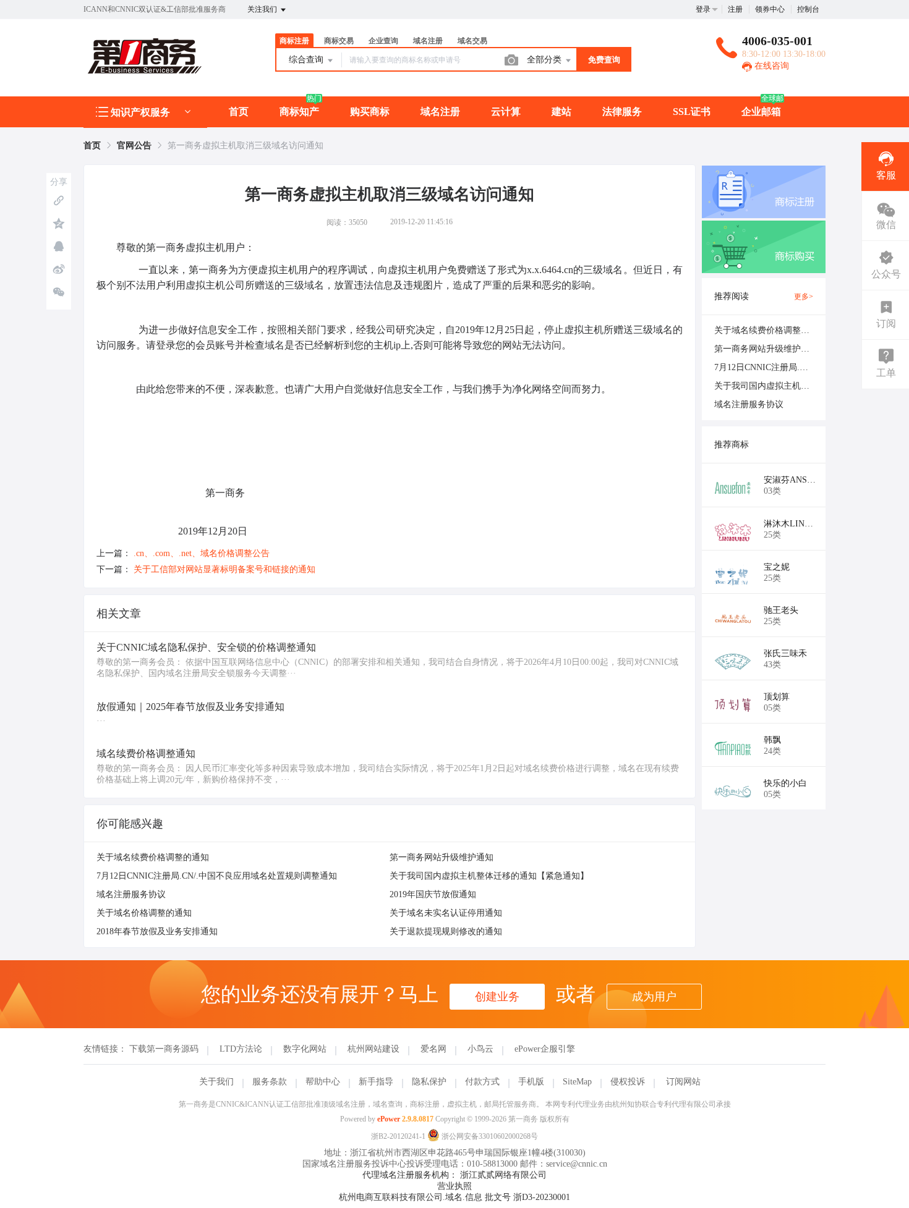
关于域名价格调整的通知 (144, 913)
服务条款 (269, 1081)
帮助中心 (322, 1081)
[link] (92, 145)
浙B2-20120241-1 (398, 1136)
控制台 (808, 9)
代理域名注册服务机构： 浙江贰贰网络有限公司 (454, 1175)
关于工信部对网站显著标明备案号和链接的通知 (224, 569)
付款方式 (482, 1081)
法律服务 (622, 111)
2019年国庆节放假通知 (433, 894)
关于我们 (216, 1081)
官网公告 (134, 145)
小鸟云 (480, 1049)
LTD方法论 (241, 1049)
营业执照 (454, 1186)
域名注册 (440, 111)
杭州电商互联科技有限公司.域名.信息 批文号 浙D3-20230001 (454, 1197)
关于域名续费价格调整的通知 (152, 857)
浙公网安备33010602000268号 (489, 1136)
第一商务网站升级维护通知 (441, 857)
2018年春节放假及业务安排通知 (157, 931)
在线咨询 (770, 65)
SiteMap (577, 1081)
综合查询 (307, 59)
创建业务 (497, 996)
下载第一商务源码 (163, 1049)
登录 (703, 9)
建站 (561, 111)
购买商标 (370, 111)
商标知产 (299, 111)
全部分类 (545, 59)
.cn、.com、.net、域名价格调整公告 (202, 553)
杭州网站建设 (373, 1049)
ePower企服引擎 (544, 1049)
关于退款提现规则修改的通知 (446, 931)
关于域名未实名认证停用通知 (446, 913)
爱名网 (433, 1049)
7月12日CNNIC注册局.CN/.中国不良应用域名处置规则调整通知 (216, 876)
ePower (388, 1119)
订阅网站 (683, 1081)
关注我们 (263, 9)
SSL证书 (692, 111)
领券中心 (770, 9)
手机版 (531, 1081)
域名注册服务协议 (131, 894)
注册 (735, 9)
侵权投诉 (627, 1081)
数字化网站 (304, 1049)
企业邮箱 (761, 111)
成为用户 (654, 996)
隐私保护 (429, 1081)
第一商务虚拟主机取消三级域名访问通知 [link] (245, 145)
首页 (239, 111)
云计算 (506, 111)
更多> (803, 296)
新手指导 (376, 1081)
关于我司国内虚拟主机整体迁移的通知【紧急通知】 (489, 876)
